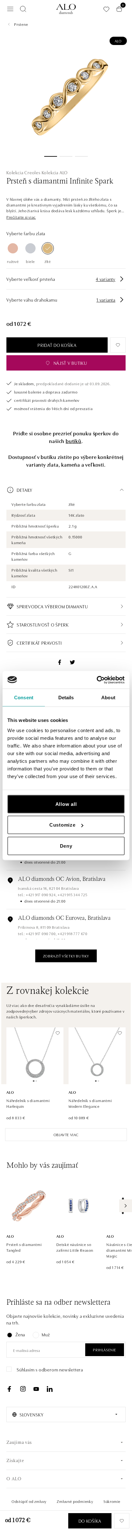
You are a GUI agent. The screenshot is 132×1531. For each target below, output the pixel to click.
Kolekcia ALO (55, 172)
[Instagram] (23, 1389)
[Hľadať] (23, 9)
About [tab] (108, 697)
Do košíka (89, 1521)
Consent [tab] (23, 697)
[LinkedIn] (50, 1389)
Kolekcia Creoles (23, 172)
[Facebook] (9, 1389)
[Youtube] (36, 1389)
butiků (73, 440)
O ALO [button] (13, 1479)
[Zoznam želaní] (106, 9)
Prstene (21, 24)
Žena (20, 1334)
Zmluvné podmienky (75, 1501)
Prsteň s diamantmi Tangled (24, 1247)
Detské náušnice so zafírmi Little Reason (74, 1247)
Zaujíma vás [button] (19, 1442)
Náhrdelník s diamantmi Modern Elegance (90, 1103)
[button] (21, 217)
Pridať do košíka (56, 345)
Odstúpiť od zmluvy (29, 1501)
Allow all (66, 804)
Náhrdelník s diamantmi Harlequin (28, 1103)
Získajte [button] (15, 1461)
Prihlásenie (104, 1349)
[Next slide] (125, 1205)
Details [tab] (66, 697)
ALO (118, 40)
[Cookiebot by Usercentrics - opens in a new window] (97, 680)
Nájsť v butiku (70, 363)
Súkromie (111, 1501)
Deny (66, 845)
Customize (62, 825)
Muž (46, 1334)
